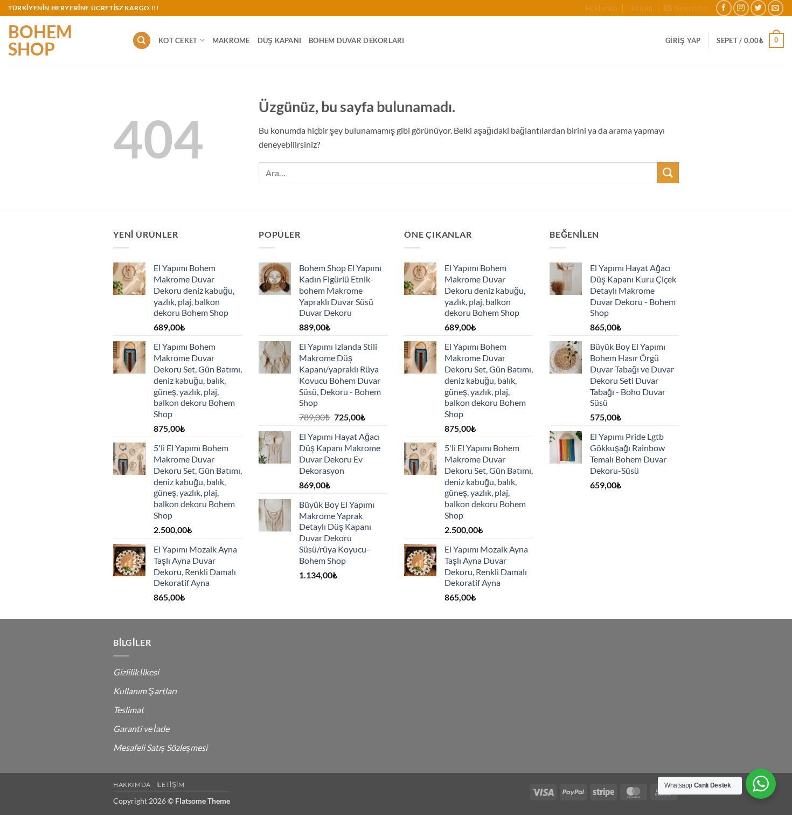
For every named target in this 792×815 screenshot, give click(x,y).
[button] (686, 8)
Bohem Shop (40, 40)
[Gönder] (668, 172)
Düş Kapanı (280, 40)
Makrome (231, 40)
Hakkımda (601, 8)
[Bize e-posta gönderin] (775, 8)
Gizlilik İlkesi (136, 672)
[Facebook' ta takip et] (724, 8)
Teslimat (128, 710)
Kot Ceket (177, 40)
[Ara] (141, 41)
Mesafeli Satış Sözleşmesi (160, 747)
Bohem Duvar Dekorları (356, 40)
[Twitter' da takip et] (758, 8)
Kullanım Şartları (145, 691)
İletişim (640, 8)
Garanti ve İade (141, 728)
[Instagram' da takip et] (741, 8)
